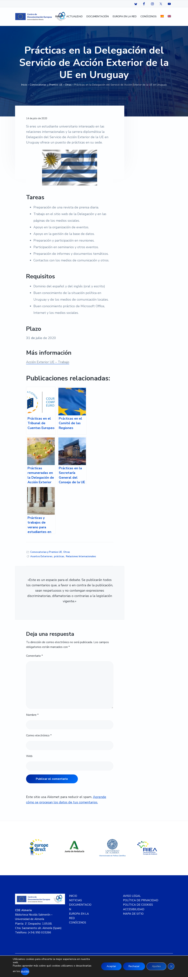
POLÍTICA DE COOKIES (138, 905)
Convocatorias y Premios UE (46, 84)
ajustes (25, 971)
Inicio (24, 84)
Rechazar (134, 966)
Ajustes (156, 966)
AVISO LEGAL (132, 896)
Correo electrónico (39, 735)
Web (29, 756)
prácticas (59, 556)
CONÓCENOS (77, 922)
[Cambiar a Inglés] (169, 17)
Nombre (32, 715)
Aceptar (111, 966)
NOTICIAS (75, 900)
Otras (68, 84)
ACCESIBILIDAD (133, 909)
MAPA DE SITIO (133, 914)
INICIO (73, 896)
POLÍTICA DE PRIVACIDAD (140, 900)
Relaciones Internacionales (81, 556)
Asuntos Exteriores (41, 556)
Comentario (34, 656)
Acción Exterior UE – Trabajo (47, 362)
